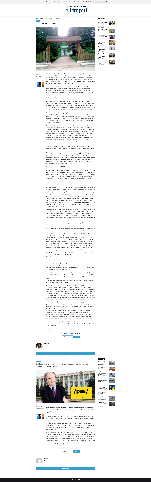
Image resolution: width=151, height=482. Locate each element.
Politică (51, 1)
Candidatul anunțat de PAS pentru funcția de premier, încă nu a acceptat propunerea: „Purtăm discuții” (102, 24)
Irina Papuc (40, 74)
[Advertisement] (106, 85)
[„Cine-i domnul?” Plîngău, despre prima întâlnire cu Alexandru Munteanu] (112, 31)
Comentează (65, 354)
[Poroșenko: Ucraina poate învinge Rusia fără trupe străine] (112, 62)
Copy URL (76, 336)
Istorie (59, 1)
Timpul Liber (74, 1)
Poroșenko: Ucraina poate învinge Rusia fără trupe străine (102, 62)
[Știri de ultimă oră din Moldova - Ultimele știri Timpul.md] (75, 10)
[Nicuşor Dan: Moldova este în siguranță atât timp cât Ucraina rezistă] (112, 42)
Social (46, 18)
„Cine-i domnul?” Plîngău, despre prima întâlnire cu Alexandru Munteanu (102, 30)
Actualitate (46, 1)
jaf (72, 333)
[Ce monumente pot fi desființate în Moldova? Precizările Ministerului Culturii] (112, 48)
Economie (68, 1)
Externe (63, 1)
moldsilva (78, 333)
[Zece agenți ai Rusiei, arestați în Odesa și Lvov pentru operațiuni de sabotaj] (112, 55)
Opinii (55, 1)
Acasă (38, 18)
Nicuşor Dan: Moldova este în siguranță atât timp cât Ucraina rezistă (102, 42)
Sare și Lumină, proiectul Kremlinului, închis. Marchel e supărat (102, 36)
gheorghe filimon (65, 333)
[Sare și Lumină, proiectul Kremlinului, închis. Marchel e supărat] (112, 37)
